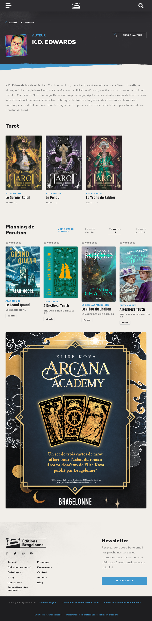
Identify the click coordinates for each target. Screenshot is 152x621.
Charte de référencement (47, 614)
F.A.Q (11, 577)
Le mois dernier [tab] (90, 230)
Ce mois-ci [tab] (115, 230)
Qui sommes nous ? (19, 567)
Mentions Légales (48, 602)
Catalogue (14, 572)
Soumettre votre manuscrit (18, 588)
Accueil (12, 562)
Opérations (15, 582)
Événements (44, 567)
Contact (42, 572)
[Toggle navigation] (10, 6)
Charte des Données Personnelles (122, 602)
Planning (43, 562)
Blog (40, 582)
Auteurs (13, 22)
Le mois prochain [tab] (140, 230)
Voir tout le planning (65, 230)
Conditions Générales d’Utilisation (81, 602)
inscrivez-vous (124, 580)
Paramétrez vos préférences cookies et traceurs (92, 614)
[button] (149, 285)
